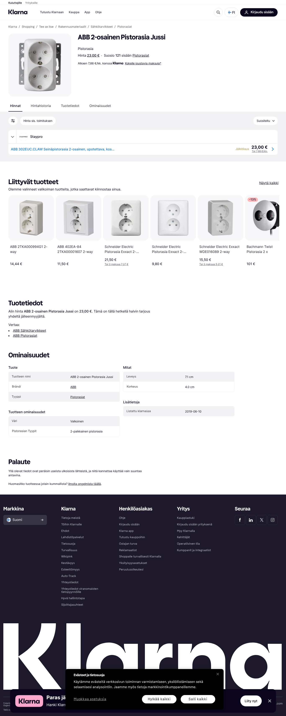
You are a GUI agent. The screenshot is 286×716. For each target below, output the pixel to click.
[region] (144, 689)
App (87, 12)
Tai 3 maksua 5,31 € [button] (211, 264)
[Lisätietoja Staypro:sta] (12, 137)
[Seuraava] (272, 230)
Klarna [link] (12, 27)
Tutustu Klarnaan (52, 12)
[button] (231, 12)
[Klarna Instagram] (273, 520)
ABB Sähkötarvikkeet (29, 330)
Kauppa (74, 12)
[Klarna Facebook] (240, 520)
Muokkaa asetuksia (90, 699)
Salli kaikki (198, 699)
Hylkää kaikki (159, 699)
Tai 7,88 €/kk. (260, 151)
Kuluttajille (15, 3)
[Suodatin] (13, 121)
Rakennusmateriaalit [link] (72, 27)
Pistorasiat (141, 55)
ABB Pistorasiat (25, 335)
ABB (73, 387)
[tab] (15, 106)
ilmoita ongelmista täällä (84, 484)
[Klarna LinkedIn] (251, 520)
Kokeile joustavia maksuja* (143, 63)
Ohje (98, 12)
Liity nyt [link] (251, 701)
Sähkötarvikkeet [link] (102, 27)
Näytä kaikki (268, 183)
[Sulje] (217, 674)
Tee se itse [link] (46, 27)
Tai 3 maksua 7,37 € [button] (116, 264)
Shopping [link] (28, 27)
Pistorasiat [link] (124, 27)
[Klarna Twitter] (262, 520)
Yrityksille (31, 3)
